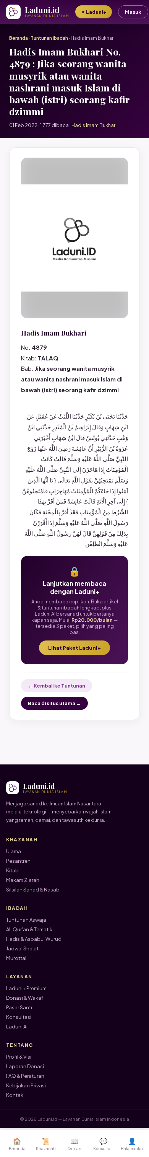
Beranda (18, 38)
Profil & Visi (18, 1057)
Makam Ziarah (22, 880)
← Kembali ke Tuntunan (56, 686)
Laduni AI (17, 1026)
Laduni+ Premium (26, 988)
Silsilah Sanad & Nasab (33, 889)
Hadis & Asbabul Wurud (34, 939)
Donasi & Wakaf (24, 998)
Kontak (14, 1095)
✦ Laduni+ (93, 12)
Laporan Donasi (25, 1066)
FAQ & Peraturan (25, 1076)
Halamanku (132, 1144)
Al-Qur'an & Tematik (29, 929)
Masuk (133, 12)
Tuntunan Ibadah (49, 38)
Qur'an (74, 1144)
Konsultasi (18, 1017)
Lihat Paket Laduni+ (74, 648)
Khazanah (46, 1144)
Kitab (12, 870)
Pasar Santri (20, 1007)
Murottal (16, 958)
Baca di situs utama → (54, 703)
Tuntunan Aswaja (26, 920)
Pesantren (18, 861)
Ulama (13, 851)
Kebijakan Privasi (26, 1085)
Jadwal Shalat (22, 948)
